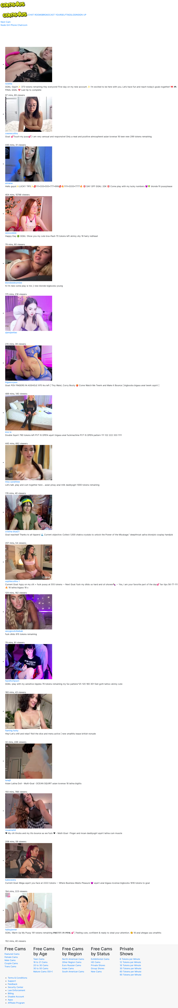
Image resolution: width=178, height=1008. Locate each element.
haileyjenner (11, 929)
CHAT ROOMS (35, 14)
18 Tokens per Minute (130, 965)
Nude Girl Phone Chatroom (14, 25)
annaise (9, 183)
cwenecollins (11, 133)
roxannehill (10, 830)
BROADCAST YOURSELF (54, 14)
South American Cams (73, 971)
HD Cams (95, 962)
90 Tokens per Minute (130, 974)
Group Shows (97, 968)
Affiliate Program (16, 1002)
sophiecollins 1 (12, 581)
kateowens (10, 880)
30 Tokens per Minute (130, 968)
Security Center (15, 987)
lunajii (8, 780)
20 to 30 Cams (40, 965)
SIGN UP (82, 14)
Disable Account (16, 996)
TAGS (68, 14)
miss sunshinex (12, 481)
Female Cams (11, 957)
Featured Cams (12, 954)
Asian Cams (68, 968)
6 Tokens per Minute (130, 959)
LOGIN (74, 14)
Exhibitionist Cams (100, 959)
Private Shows (98, 965)
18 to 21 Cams (40, 962)
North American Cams (73, 959)
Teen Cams (38, 959)
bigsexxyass (11, 382)
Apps (10, 999)
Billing (11, 993)
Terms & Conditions (17, 977)
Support (12, 981)
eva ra (8, 432)
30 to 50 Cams (40, 968)
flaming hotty (11, 730)
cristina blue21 (12, 531)
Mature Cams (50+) (43, 971)
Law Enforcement (16, 990)
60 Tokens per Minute (130, 971)
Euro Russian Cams (71, 965)
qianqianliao (11, 332)
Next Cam (6, 22)
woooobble (10, 233)
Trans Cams (10, 966)
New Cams (96, 971)
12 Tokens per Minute (130, 962)
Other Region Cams (71, 962)
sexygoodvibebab (14, 631)
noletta (8, 83)
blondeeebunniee (13, 282)
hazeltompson (12, 680)
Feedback (12, 984)
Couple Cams (11, 963)
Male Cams (10, 960)
